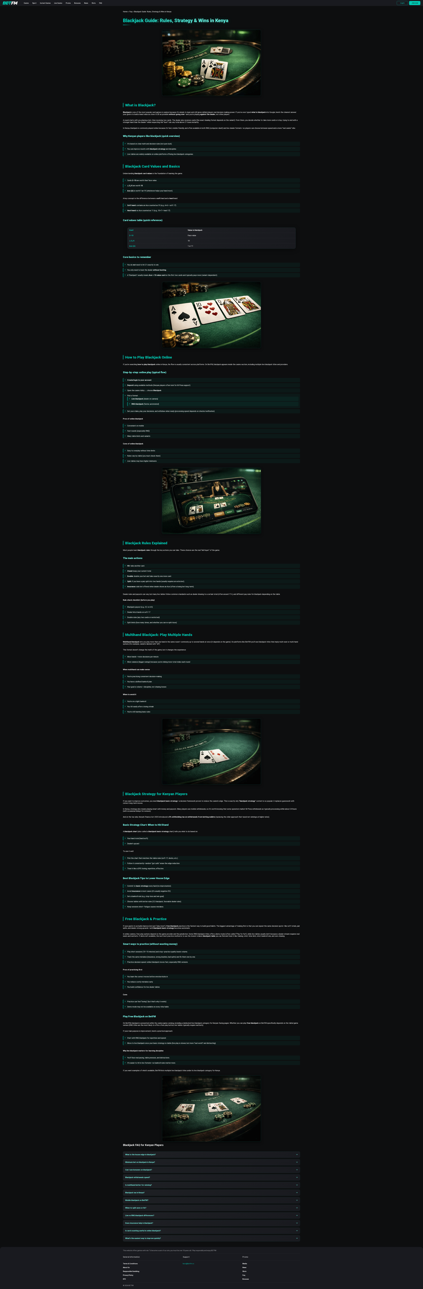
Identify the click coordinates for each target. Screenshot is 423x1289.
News (86, 3)
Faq (130, 12)
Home (125, 12)
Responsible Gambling (131, 1271)
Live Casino (58, 3)
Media (244, 1264)
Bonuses (77, 3)
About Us (126, 1267)
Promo (68, 3)
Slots (94, 3)
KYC (124, 1279)
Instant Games (45, 3)
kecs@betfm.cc (188, 1264)
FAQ (100, 3)
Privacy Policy (128, 1275)
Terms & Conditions (130, 1264)
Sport (34, 3)
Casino (26, 3)
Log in (402, 3)
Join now (415, 3)
